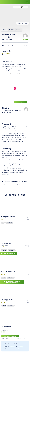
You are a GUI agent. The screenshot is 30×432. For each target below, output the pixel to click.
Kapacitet (4, 44)
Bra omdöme (22, 44)
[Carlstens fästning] (15, 234)
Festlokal (11, 29)
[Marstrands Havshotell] (15, 261)
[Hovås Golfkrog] (15, 316)
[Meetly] (7, 2)
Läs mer (15, 73)
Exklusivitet (14, 44)
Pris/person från (4, 330)
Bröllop (4, 29)
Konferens (18, 29)
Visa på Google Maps (20, 102)
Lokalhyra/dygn (4, 217)
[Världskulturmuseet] (15, 289)
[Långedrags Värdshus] (15, 206)
